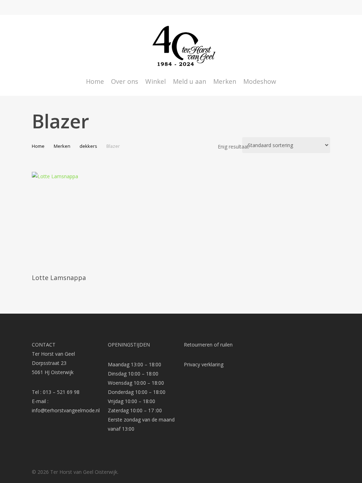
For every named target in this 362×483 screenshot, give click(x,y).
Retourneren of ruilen (208, 344)
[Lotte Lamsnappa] (79, 219)
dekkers (88, 146)
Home (38, 146)
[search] (308, 46)
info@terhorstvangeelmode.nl (66, 410)
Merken (62, 146)
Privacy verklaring (203, 364)
